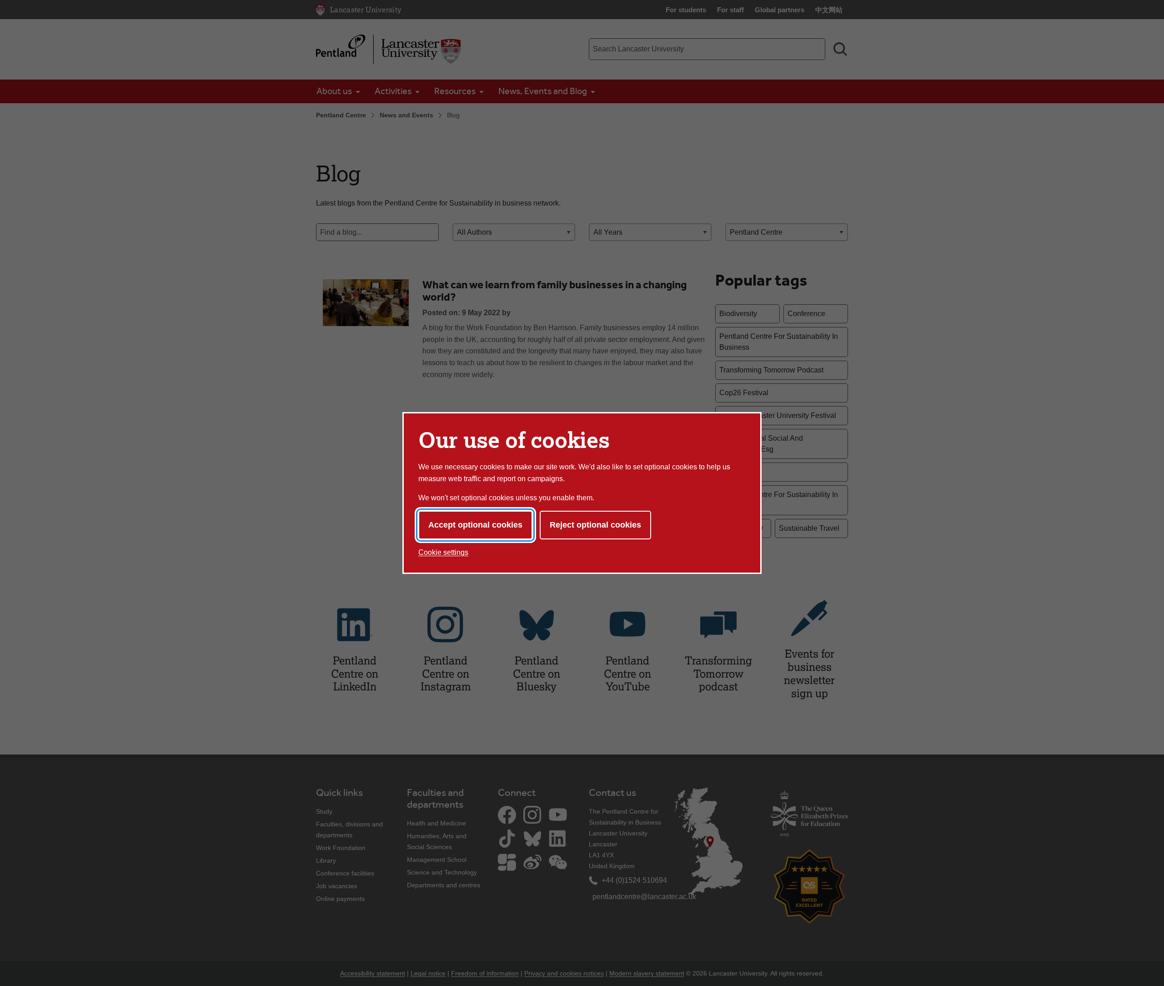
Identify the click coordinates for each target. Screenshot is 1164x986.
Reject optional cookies (595, 524)
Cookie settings (443, 552)
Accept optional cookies (475, 524)
